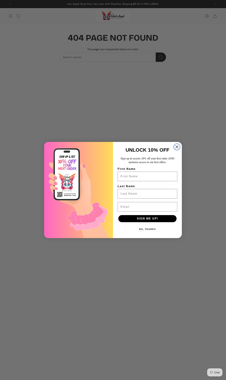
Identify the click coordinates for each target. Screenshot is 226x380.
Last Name (126, 186)
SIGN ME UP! (147, 218)
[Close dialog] (177, 147)
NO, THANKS (147, 229)
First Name (127, 168)
